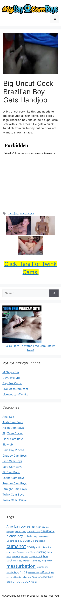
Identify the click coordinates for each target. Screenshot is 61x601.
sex (52, 573)
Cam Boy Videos (13, 450)
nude (23, 572)
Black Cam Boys (12, 439)
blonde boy (15, 536)
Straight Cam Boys (14, 489)
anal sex (31, 526)
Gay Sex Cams (12, 383)
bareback (47, 531)
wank (34, 582)
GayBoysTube (11, 377)
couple (27, 540)
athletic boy (33, 531)
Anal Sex (8, 416)
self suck (45, 572)
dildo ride (46, 547)
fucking (41, 552)
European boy (23, 552)
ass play (20, 531)
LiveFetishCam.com (15, 389)
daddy (31, 547)
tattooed (42, 577)
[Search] (54, 293)
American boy (16, 526)
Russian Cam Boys (14, 483)
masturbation (21, 566)
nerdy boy (13, 572)
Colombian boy (14, 541)
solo (34, 576)
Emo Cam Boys (12, 461)
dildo (38, 547)
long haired (47, 560)
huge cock (35, 556)
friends (33, 552)
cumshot (16, 546)
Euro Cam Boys (12, 466)
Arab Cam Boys (12, 422)
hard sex (24, 557)
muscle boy (42, 567)
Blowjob (7, 444)
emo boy (11, 552)
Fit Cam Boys (11, 472)
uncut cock (27, 213)
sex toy (10, 577)
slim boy (27, 577)
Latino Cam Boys (13, 477)
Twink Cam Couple (14, 500)
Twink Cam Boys (13, 494)
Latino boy (36, 561)
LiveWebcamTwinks (15, 394)
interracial (27, 561)
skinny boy (17, 577)
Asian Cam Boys (13, 427)
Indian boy (17, 561)
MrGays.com (10, 372)
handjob (13, 213)
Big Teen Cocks (12, 433)
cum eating (39, 540)
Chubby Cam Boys (14, 455)
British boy (30, 536)
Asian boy (40, 527)
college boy (43, 536)
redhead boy (33, 573)
